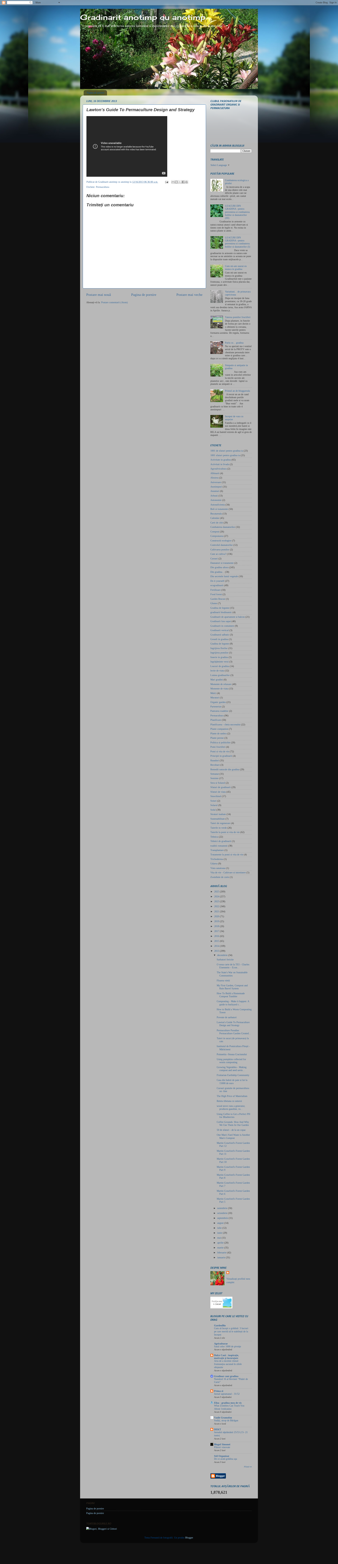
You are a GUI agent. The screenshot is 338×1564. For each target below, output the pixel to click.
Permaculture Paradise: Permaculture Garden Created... (234, 1032)
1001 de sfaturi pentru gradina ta (226, 450)
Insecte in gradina (219, 657)
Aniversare (215, 482)
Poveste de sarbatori (227, 1017)
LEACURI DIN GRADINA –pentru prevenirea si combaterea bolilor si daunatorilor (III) (237, 211)
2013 (217, 950)
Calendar (214, 518)
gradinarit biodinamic (221, 612)
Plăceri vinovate (222, 1447)
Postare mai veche (189, 295)
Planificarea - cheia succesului (225, 724)
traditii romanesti (218, 845)
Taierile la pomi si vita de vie (225, 832)
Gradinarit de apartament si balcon (227, 616)
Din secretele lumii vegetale (224, 576)
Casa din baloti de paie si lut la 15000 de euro (232, 1081)
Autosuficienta (217, 504)
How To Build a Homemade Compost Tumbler (231, 995)
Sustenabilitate (217, 818)
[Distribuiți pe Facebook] (183, 182)
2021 (217, 911)
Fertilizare (215, 589)
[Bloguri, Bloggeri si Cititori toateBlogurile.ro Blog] (101, 1528)
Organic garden (218, 702)
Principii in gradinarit (221, 755)
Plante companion (219, 728)
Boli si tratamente (219, 509)
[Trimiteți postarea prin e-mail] (166, 181)
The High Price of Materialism (232, 1096)
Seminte (214, 778)
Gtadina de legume (219, 643)
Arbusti (214, 495)
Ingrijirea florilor (219, 648)
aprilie (220, 1242)
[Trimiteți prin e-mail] (173, 182)
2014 (217, 946)
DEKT (217, 1429)
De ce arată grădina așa (225, 1459)
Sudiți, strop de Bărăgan (226, 1420)
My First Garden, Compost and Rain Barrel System (232, 987)
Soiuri (213, 800)
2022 (217, 906)
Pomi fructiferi (217, 746)
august (220, 1222)
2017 (217, 931)
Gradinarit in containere (222, 625)
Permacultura (102, 187)
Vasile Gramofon (223, 1417)
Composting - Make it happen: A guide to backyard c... (233, 1003)
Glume (213, 603)
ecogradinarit (216, 585)
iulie (219, 1227)
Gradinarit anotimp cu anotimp (143, 17)
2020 (217, 916)
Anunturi (214, 491)
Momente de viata (219, 688)
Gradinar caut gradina (226, 1376)
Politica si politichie (220, 742)
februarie (222, 1252)
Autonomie (215, 500)
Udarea (213, 863)
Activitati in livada (219, 464)
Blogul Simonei (222, 1444)
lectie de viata (217, 670)
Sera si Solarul (217, 782)
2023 (217, 901)
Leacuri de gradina (219, 666)
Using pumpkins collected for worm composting (231, 1061)
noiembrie (222, 1208)
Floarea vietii (223, 980)
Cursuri (214, 558)
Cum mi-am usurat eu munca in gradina (236, 267)
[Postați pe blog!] (176, 182)
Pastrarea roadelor (219, 710)
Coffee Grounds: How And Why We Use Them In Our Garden (233, 1123)
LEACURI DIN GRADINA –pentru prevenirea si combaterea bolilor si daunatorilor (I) (237, 242)
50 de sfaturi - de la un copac (231, 1129)
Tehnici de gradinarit (220, 841)
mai (219, 1237)
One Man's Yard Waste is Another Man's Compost (233, 1136)
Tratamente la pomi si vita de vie (226, 854)
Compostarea (216, 536)
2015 (217, 941)
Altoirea (214, 477)
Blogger (189, 1537)
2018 (217, 926)
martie (220, 1247)
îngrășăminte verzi (219, 661)
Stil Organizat (221, 1456)
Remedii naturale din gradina (224, 769)
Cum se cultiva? (218, 554)
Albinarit (214, 473)
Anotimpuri (216, 486)
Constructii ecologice (220, 540)
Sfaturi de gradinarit (220, 787)
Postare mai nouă (98, 295)
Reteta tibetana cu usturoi (229, 1101)
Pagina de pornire (95, 92)
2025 (217, 891)
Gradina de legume (219, 607)
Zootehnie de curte (219, 877)
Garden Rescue (217, 598)
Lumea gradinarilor (220, 675)
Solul (213, 809)
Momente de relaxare (220, 684)
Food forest (216, 594)
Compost (214, 531)
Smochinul (215, 796)
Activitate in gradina (220, 459)
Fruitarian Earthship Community (233, 1075)
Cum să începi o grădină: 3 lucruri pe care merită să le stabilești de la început (231, 1331)
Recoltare (215, 764)
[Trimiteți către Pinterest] (186, 182)
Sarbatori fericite (225, 959)
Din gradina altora (219, 567)
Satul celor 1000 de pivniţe (227, 1346)
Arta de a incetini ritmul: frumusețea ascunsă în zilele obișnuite (228, 1364)
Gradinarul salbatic (219, 634)
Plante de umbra (218, 733)
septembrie (223, 1218)
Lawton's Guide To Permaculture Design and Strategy (233, 1024)
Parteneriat (215, 706)
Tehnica (214, 836)
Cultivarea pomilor (219, 549)
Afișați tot (248, 1467)
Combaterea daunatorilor (222, 527)
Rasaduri (214, 760)
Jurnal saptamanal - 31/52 (227, 1394)
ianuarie (221, 1257)
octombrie (222, 1213)
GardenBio (220, 1325)
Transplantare (217, 850)
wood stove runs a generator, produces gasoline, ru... (231, 1107)
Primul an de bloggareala (237, 390)
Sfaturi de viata (218, 791)
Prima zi (218, 1391)
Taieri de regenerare (220, 823)
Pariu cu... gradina (234, 342)
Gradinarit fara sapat (220, 621)
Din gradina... (217, 571)
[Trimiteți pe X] (179, 182)
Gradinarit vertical (219, 630)
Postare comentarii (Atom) (114, 302)
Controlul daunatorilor (221, 545)
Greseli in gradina (219, 639)
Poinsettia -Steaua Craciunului (232, 1054)
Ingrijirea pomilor (219, 652)
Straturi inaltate (218, 814)
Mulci (213, 693)
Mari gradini (216, 679)
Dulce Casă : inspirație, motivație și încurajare (226, 1356)
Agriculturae (221, 1343)
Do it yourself (217, 580)
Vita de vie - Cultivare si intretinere (228, 872)
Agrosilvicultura (218, 468)
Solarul (214, 805)
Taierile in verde (218, 827)
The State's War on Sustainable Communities (232, 974)
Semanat (214, 773)
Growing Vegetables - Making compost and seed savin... (231, 1069)
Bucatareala (216, 513)
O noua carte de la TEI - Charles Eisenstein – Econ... (233, 966)
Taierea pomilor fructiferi (238, 317)
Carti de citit (216, 522)
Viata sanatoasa (217, 868)
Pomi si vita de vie (219, 751)
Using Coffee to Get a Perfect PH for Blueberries (233, 1115)
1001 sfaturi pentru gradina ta (225, 455)
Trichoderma (216, 859)
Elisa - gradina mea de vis (228, 1402)
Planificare (215, 719)
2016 (217, 936)
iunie (220, 1232)
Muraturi (214, 697)
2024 (217, 896)
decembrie (222, 955)
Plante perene (217, 737)
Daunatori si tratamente (222, 563)
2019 (217, 921)
